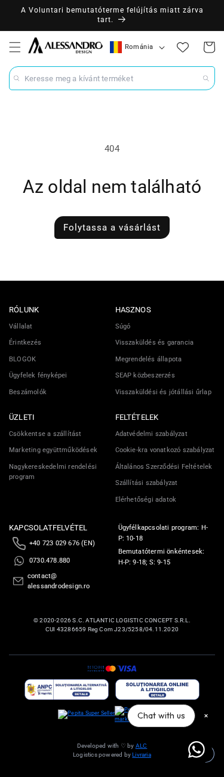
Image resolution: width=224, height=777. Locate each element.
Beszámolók (28, 392)
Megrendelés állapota (148, 359)
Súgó (123, 326)
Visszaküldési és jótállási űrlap (163, 392)
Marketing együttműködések (53, 450)
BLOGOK (22, 359)
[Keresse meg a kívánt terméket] (206, 78)
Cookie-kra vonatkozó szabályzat (165, 450)
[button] (15, 47)
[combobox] (112, 78)
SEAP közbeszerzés (145, 375)
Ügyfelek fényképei (38, 375)
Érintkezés (25, 342)
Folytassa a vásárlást (112, 227)
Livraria (141, 754)
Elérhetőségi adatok (146, 499)
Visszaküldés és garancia (154, 342)
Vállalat (21, 326)
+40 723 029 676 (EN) (62, 543)
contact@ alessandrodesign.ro (58, 581)
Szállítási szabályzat (146, 483)
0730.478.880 (49, 560)
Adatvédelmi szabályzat (151, 434)
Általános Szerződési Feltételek (164, 467)
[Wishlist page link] (183, 47)
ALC (142, 745)
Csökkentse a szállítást (45, 434)
